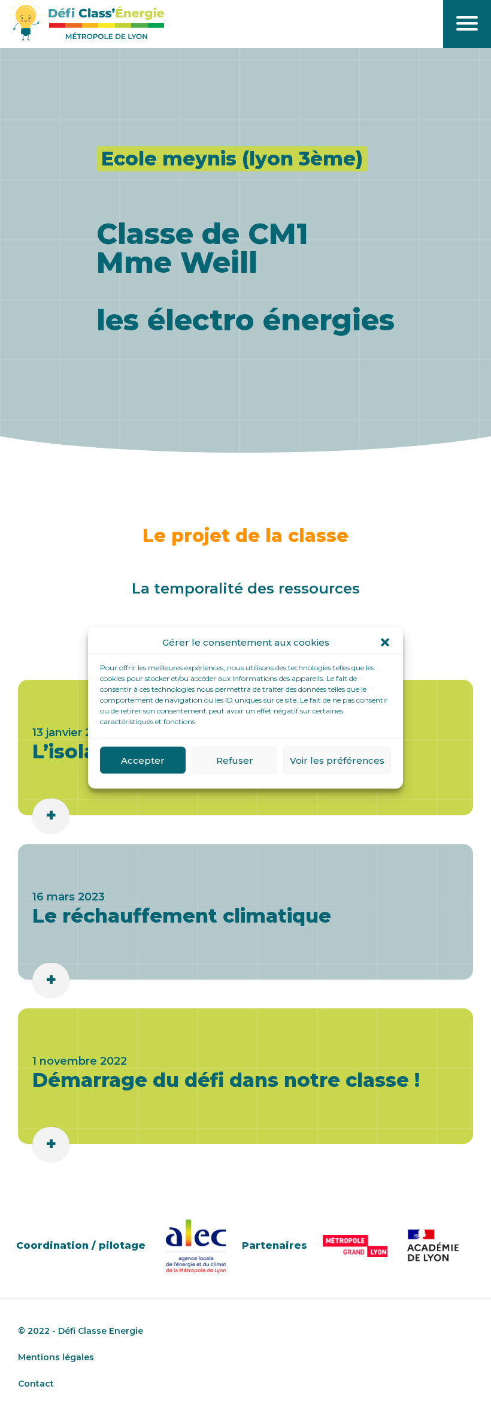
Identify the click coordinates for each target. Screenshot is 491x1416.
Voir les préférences (337, 760)
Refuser (234, 760)
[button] (385, 643)
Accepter (143, 760)
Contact (36, 1383)
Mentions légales (56, 1357)
